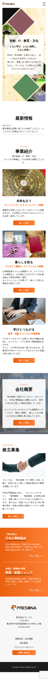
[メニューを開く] (44, 3)
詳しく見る (24, 223)
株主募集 (24, 643)
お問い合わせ (24, 653)
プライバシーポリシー (24, 647)
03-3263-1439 (24, 627)
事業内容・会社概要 (24, 639)
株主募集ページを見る (24, 78)
